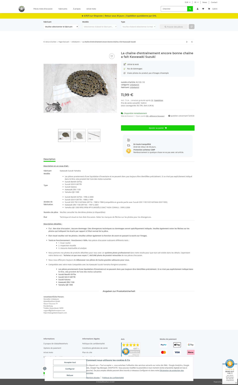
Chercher (163, 22)
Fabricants (63, 9)
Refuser (70, 375)
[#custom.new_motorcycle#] (191, 26)
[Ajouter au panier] (45, 50)
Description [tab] (49, 159)
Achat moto (91, 9)
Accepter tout (70, 362)
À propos (77, 9)
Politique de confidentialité (113, 378)
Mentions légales (93, 378)
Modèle (85, 22)
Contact (214, 2)
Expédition (158, 100)
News (204, 2)
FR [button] (195, 2)
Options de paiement (52, 348)
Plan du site (87, 352)
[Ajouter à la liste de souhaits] (112, 56)
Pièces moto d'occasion (43, 9)
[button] (197, 8)
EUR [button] (186, 2)
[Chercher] (190, 8)
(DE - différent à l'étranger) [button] (155, 116)
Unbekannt (134, 85)
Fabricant (47, 22)
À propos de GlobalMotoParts (56, 343)
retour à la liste (50, 42)
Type (123, 22)
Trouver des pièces (174, 27)
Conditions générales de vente (95, 348)
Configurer (70, 369)
